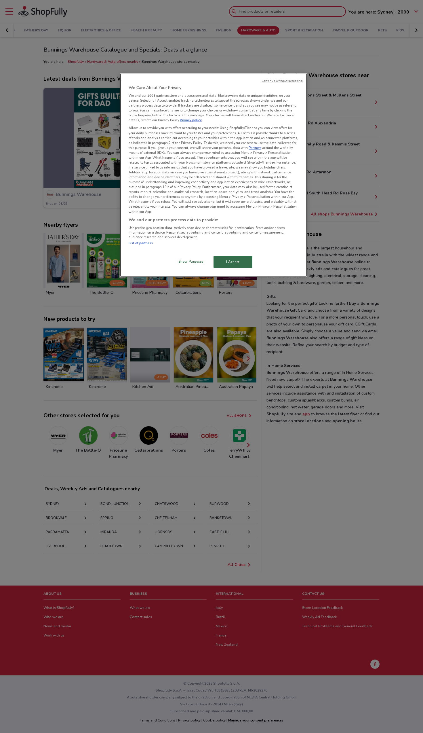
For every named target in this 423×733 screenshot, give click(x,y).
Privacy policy (191, 120)
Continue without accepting (282, 81)
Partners (255, 147)
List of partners (141, 243)
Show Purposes (190, 261)
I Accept (233, 262)
